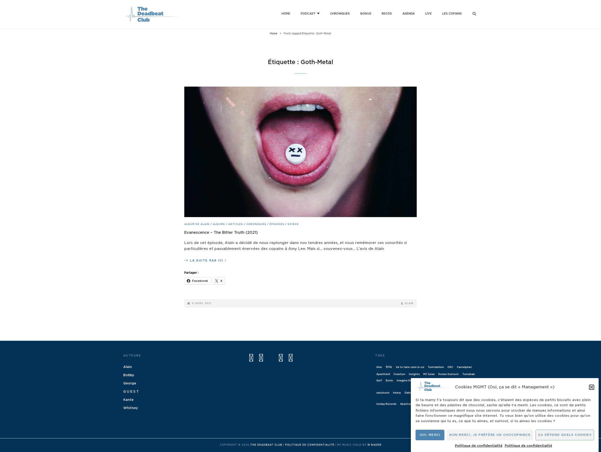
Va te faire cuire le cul (410, 367)
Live (428, 13)
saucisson (382, 392)
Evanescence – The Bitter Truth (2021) (221, 232)
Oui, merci (430, 435)
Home (285, 13)
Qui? (379, 380)
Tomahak (468, 374)
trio (389, 367)
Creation (399, 374)
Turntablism (436, 367)
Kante (128, 400)
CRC (450, 367)
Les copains (452, 13)
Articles (235, 224)
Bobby (128, 375)
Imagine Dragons (408, 380)
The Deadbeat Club (266, 445)
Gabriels (410, 392)
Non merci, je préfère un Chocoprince (490, 435)
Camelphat (464, 367)
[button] (591, 387)
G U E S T (131, 391)
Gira (379, 367)
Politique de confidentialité (478, 445)
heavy (397, 392)
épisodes (277, 224)
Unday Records (386, 404)
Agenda (408, 13)
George (129, 383)
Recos (387, 13)
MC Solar (429, 374)
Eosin (389, 380)
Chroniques (340, 13)
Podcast (308, 13)
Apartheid (383, 374)
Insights (414, 374)
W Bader (374, 445)
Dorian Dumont (448, 374)
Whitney (130, 408)
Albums (219, 224)
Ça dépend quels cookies (564, 435)
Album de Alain (196, 224)
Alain (409, 303)
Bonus (365, 13)
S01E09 (293, 224)
